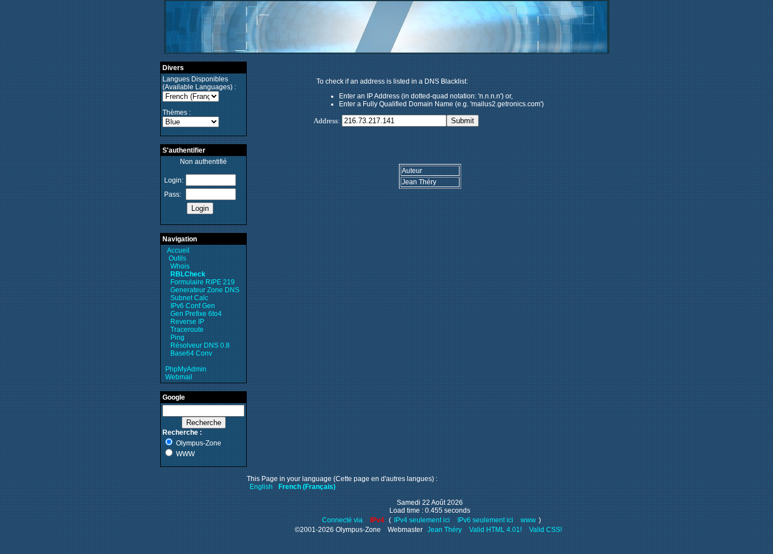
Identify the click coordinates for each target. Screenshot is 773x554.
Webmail (178, 377)
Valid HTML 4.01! (495, 530)
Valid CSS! (545, 530)
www (528, 520)
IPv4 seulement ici (422, 520)
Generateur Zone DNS (204, 290)
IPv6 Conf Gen (192, 306)
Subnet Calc (189, 298)
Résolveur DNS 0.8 (200, 345)
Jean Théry (444, 530)
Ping (177, 337)
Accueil (178, 250)
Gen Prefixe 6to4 (196, 314)
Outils (177, 258)
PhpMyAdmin (186, 369)
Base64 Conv (191, 353)
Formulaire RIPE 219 (202, 282)
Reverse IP (187, 322)
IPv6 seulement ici (485, 520)
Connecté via (343, 520)
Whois (180, 266)
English (261, 487)
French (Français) (307, 487)
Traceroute (187, 330)
